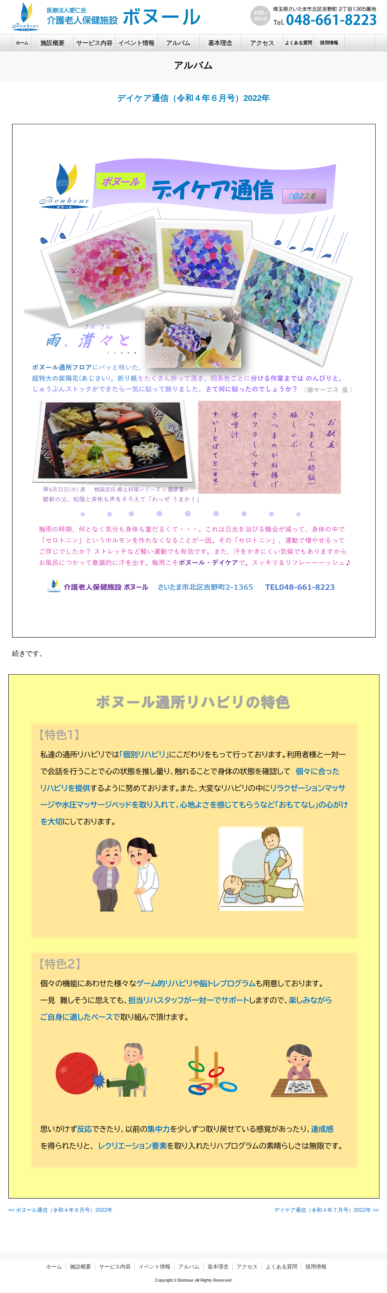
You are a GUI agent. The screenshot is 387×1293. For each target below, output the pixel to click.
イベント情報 (154, 1267)
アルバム (189, 1267)
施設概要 (80, 1267)
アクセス (247, 1267)
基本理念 (218, 1267)
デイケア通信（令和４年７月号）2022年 (326, 1210)
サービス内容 (115, 1267)
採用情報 (316, 1267)
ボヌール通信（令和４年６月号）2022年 (60, 1210)
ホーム (54, 1267)
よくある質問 (281, 1267)
